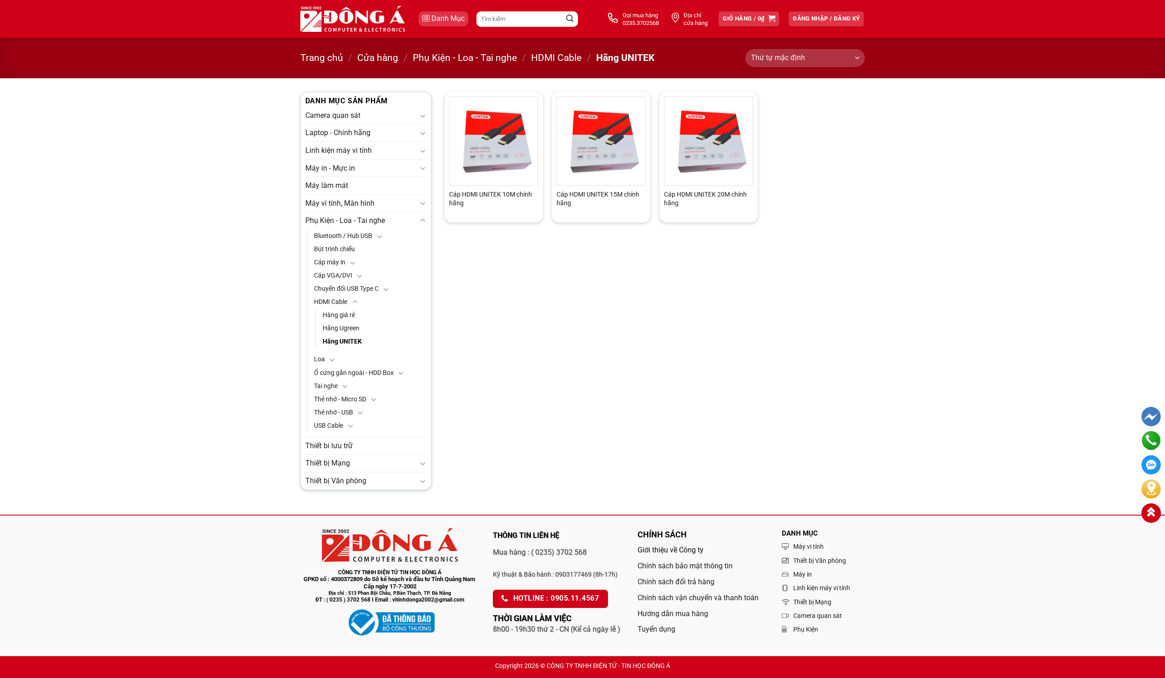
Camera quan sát (332, 115)
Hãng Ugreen (341, 328)
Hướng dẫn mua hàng (673, 613)
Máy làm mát (326, 185)
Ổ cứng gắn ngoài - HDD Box (354, 373)
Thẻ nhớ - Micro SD (340, 399)
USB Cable (328, 426)
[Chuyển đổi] (422, 115)
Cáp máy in (329, 262)
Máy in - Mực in (330, 168)
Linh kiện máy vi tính (338, 150)
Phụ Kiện (805, 629)
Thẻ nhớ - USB (333, 412)
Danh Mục (448, 18)
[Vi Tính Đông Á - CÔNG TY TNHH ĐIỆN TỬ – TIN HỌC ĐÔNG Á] (352, 19)
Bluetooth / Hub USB (343, 236)
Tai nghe (326, 386)
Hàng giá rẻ (339, 315)
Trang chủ (321, 57)
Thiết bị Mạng (327, 463)
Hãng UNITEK (342, 341)
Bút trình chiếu (334, 249)
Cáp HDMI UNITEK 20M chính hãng (705, 199)
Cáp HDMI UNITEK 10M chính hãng (490, 199)
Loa (319, 359)
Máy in (802, 574)
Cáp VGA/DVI (333, 275)
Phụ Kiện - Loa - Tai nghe (465, 57)
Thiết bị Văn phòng (335, 480)
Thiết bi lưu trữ (329, 445)
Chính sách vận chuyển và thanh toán (698, 597)
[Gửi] (569, 19)
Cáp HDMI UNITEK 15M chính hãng (598, 199)
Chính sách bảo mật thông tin (685, 566)
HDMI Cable (556, 57)
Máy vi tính (808, 546)
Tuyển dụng (656, 629)
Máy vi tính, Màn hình (340, 203)
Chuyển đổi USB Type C (346, 289)
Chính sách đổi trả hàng (676, 581)
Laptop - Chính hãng (337, 132)
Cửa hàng (377, 57)
